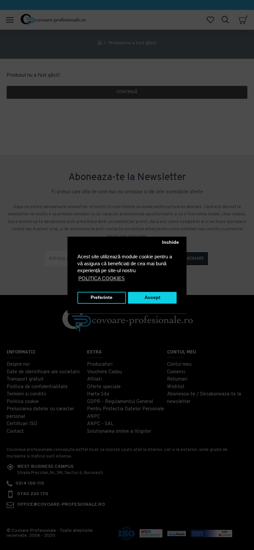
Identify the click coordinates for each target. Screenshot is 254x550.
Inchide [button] (170, 242)
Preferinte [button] (101, 297)
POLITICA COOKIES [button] (101, 278)
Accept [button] (152, 297)
